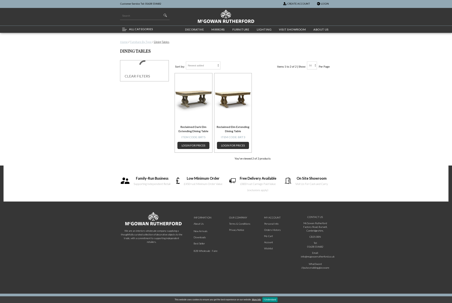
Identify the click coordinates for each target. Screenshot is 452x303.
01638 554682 (315, 246)
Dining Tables (161, 41)
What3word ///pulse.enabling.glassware (315, 265)
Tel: (315, 242)
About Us (199, 223)
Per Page (324, 66)
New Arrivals (200, 231)
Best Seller (199, 243)
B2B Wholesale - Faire (206, 250)
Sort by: (180, 66)
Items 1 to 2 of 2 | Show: (291, 66)
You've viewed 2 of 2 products (252, 158)
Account (268, 242)
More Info (256, 299)
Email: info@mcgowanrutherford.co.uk (315, 254)
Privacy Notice (236, 229)
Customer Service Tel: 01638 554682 (140, 3)
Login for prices (193, 145)
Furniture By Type (141, 41)
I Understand (270, 299)
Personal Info (271, 223)
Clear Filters (137, 76)
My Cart (268, 236)
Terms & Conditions (239, 223)
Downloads (200, 237)
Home (124, 41)
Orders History (272, 229)
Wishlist (268, 248)
